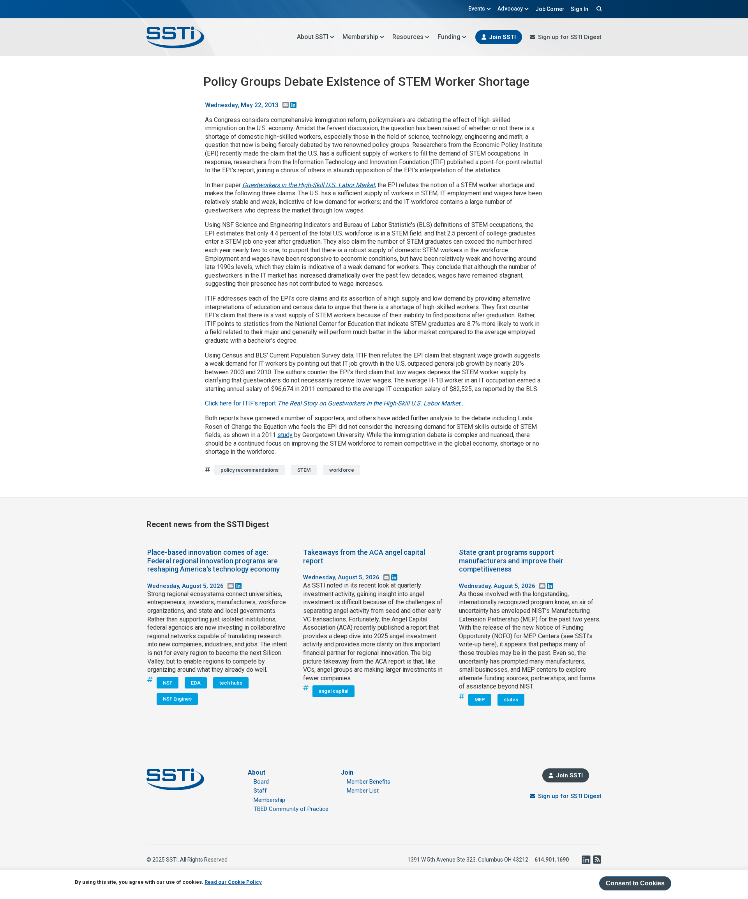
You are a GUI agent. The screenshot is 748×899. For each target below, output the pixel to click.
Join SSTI (502, 37)
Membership (360, 37)
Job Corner (550, 9)
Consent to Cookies (635, 883)
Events (476, 8)
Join (347, 772)
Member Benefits (368, 781)
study (285, 435)
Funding (449, 37)
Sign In (579, 9)
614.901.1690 (552, 860)
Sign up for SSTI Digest (570, 37)
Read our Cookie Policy (233, 882)
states (511, 700)
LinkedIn (586, 859)
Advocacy (510, 8)
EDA (196, 683)
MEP (480, 700)
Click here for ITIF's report (335, 403)
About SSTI (312, 37)
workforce (341, 470)
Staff (260, 790)
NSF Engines (177, 699)
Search (598, 8)
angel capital (333, 691)
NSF (167, 683)
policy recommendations (250, 470)
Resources (407, 37)
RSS (597, 859)
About (256, 772)
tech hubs (230, 683)
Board (261, 781)
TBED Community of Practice (291, 808)
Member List (363, 790)
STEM (303, 470)
